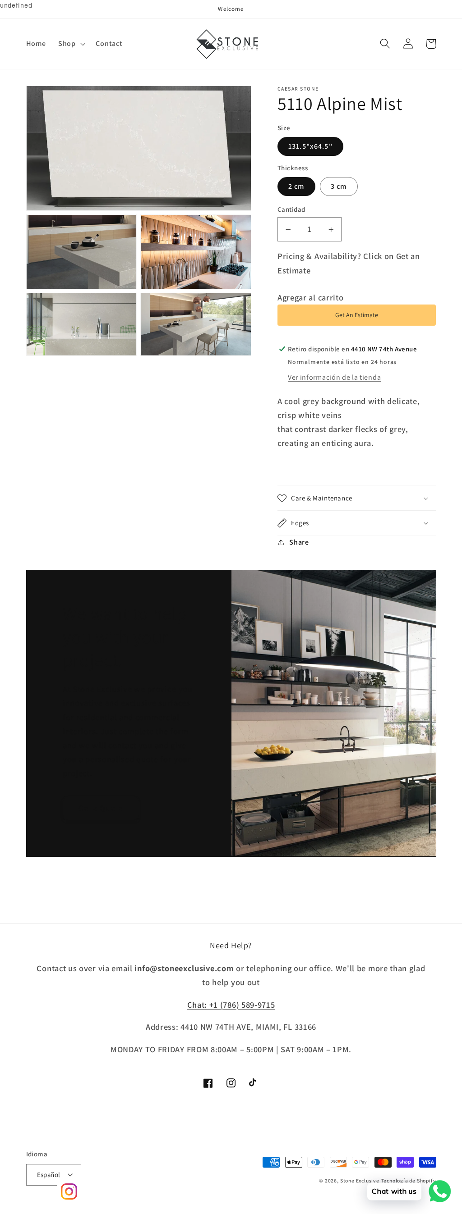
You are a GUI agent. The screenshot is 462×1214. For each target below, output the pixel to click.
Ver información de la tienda (334, 377)
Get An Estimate (356, 315)
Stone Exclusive (359, 1180)
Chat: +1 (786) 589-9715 (231, 1004)
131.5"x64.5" (310, 146)
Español (48, 1174)
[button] (71, 44)
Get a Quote (101, 808)
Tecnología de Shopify (408, 1180)
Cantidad (291, 209)
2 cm (296, 186)
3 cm (339, 186)
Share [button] (299, 542)
